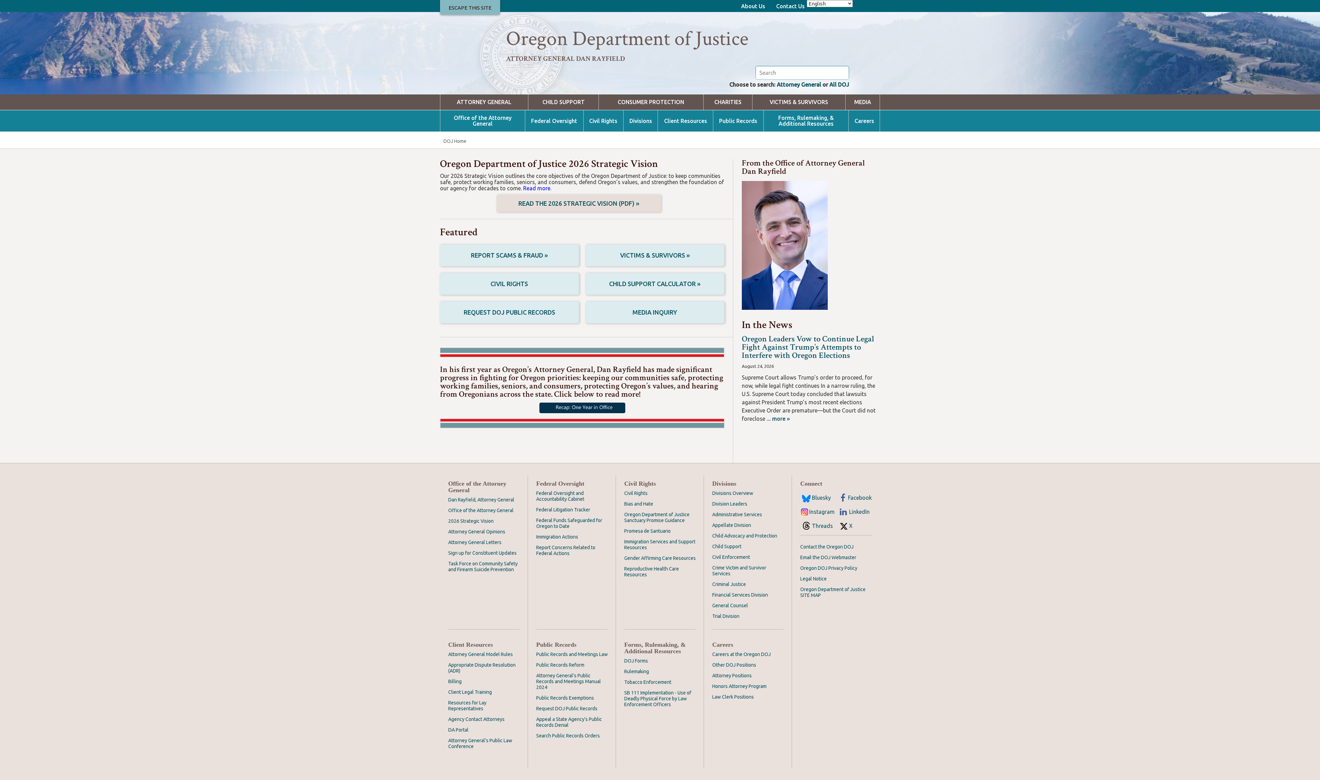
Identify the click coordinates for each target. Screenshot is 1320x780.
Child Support (563, 102)
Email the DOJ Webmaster (828, 557)
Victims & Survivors (799, 102)
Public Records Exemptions (565, 698)
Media (862, 102)
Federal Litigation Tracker (563, 509)
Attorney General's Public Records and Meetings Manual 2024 (568, 681)
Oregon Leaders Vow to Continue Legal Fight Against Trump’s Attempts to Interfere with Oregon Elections (808, 347)
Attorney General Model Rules (480, 654)
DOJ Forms (636, 661)
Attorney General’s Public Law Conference (480, 743)
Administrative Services (737, 514)
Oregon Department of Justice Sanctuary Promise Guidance (657, 517)
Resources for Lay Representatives (467, 705)
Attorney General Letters (475, 542)
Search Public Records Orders (568, 735)
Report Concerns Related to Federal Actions (565, 550)
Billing (455, 681)
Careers (864, 121)
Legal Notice (813, 578)
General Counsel (730, 605)
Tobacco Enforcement (647, 682)
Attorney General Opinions (476, 531)
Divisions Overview (732, 493)
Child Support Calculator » (655, 283)
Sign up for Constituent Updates (482, 553)
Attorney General (799, 84)
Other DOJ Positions (734, 665)
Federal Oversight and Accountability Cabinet (560, 496)
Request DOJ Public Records (509, 312)
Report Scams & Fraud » (509, 255)
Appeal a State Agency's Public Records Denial (569, 722)
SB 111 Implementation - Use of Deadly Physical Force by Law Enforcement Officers (657, 698)
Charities (727, 102)
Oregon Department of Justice (627, 38)
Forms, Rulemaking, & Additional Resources (806, 121)
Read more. (537, 188)
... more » (777, 419)
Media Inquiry (654, 312)
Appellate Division (731, 525)
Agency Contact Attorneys (476, 719)
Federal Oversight (554, 121)
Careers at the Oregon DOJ (741, 654)
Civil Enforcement (731, 557)
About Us (753, 6)
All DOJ (839, 84)
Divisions (640, 121)
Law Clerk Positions (733, 697)
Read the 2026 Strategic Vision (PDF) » (578, 203)
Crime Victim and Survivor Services (739, 570)
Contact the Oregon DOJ (827, 547)
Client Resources (685, 121)
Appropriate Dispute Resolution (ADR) (482, 668)
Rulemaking (636, 671)
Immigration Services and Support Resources (659, 544)
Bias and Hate (638, 504)
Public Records (738, 121)
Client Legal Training (470, 692)
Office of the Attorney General (483, 121)
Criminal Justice (729, 584)
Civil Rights (603, 121)
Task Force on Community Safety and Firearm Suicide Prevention (483, 566)
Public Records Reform (560, 665)
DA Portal (458, 730)
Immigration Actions (557, 537)
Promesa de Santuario (647, 531)
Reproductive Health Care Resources (651, 571)
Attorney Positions (732, 675)
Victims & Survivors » (655, 255)
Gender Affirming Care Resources (660, 558)
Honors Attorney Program (739, 686)
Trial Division (725, 616)
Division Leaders (729, 504)
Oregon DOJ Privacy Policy (828, 568)
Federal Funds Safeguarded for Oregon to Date (569, 523)
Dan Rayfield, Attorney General (481, 499)
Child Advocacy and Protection (744, 536)
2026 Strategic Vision (471, 521)
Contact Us (790, 6)
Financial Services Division (740, 595)
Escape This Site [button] (470, 8)
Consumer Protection (651, 102)
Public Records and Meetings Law (572, 654)
